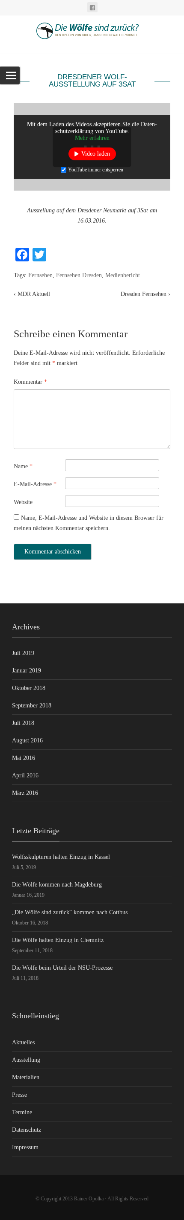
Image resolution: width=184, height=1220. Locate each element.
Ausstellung (26, 1060)
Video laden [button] (95, 153)
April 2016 (25, 775)
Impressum (25, 1147)
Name (23, 466)
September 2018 (31, 705)
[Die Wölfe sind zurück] (92, 34)
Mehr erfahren (92, 137)
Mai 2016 (23, 758)
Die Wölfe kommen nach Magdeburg (57, 884)
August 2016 (27, 740)
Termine (22, 1112)
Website (23, 502)
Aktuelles (23, 1042)
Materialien (25, 1077)
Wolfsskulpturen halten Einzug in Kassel (61, 857)
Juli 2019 (23, 653)
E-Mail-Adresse (35, 484)
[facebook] (92, 7)
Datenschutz (26, 1130)
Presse (19, 1095)
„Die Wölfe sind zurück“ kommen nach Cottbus (70, 912)
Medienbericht (122, 275)
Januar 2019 (26, 670)
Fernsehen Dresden (79, 275)
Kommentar (30, 382)
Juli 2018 (23, 723)
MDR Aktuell (32, 294)
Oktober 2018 (28, 688)
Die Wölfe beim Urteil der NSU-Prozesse (62, 968)
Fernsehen (40, 275)
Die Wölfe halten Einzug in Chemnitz (58, 940)
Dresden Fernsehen (145, 294)
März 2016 (25, 793)
